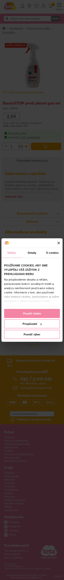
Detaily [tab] (32, 252)
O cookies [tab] (52, 252)
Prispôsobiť (30, 323)
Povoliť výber (32, 334)
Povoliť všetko (32, 313)
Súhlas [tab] (11, 252)
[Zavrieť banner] (58, 243)
